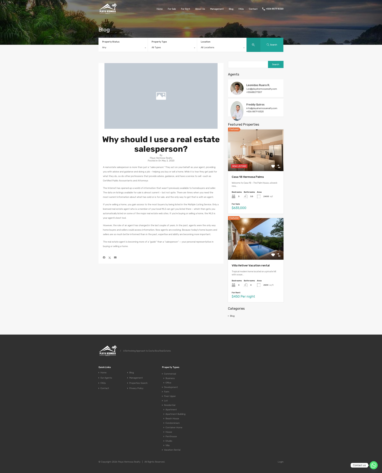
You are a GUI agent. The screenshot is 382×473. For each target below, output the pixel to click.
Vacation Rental (172, 450)
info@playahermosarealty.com (261, 108)
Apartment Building (175, 414)
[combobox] (123, 48)
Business (170, 378)
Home (160, 9)
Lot (166, 400)
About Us (200, 9)
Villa (167, 445)
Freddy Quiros (255, 104)
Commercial (170, 373)
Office (168, 382)
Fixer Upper (170, 396)
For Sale (172, 9)
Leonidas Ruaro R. (258, 85)
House (168, 432)
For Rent (185, 9)
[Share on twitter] (109, 257)
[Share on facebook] (104, 257)
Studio (168, 441)
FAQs (241, 9)
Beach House (172, 418)
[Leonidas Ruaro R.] (237, 93)
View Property (255, 163)
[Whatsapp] (374, 465)
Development (171, 387)
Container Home (173, 427)
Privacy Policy (136, 388)
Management (217, 9)
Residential (169, 405)
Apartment (171, 409)
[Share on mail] (115, 257)
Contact (253, 9)
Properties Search (138, 383)
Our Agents (106, 378)
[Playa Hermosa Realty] (108, 13)
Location (205, 42)
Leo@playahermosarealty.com (261, 89)
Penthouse (171, 436)
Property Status (111, 42)
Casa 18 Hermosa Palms (248, 177)
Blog (231, 9)
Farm (166, 391)
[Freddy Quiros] (237, 119)
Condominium (172, 423)
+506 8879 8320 (275, 9)
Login (281, 461)
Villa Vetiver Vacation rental (251, 265)
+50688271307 (254, 92)
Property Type (159, 42)
